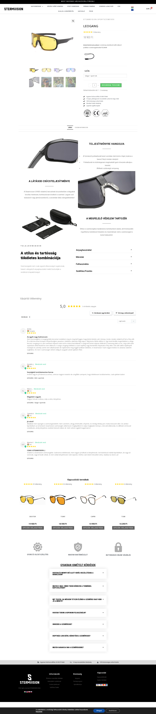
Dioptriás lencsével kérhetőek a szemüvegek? (71, 636)
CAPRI (93, 517)
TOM (123, 517)
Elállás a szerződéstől (66, 11)
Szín (87, 71)
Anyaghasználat (84, 250)
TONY (63, 517)
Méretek (80, 257)
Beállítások (113, 711)
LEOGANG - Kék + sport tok (35, 378)
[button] (73, 21)
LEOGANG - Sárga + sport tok (36, 403)
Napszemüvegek (36, 6)
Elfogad (99, 711)
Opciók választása (33, 528)
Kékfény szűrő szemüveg (55, 6)
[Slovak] (31, 692)
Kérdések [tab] (24, 317)
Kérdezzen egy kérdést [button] (102, 313)
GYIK (119, 6)
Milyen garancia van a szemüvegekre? (68, 647)
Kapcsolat (81, 11)
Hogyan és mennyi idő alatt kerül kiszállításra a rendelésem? (73, 574)
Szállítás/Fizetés (84, 271)
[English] (27, 692)
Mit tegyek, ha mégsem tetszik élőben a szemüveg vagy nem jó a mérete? (77, 600)
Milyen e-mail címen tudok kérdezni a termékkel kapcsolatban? (72, 587)
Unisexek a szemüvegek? (62, 624)
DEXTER (33, 517)
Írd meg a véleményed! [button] (126, 313)
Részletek (39, 712)
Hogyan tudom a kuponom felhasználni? (69, 613)
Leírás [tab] (70, 127)
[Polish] (29, 692)
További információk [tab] (81, 127)
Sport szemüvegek (73, 6)
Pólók (91, 11)
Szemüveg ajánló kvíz (106, 6)
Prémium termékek (89, 6)
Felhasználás (82, 264)
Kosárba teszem (111, 85)
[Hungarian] (25, 692)
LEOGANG (30, 353)
